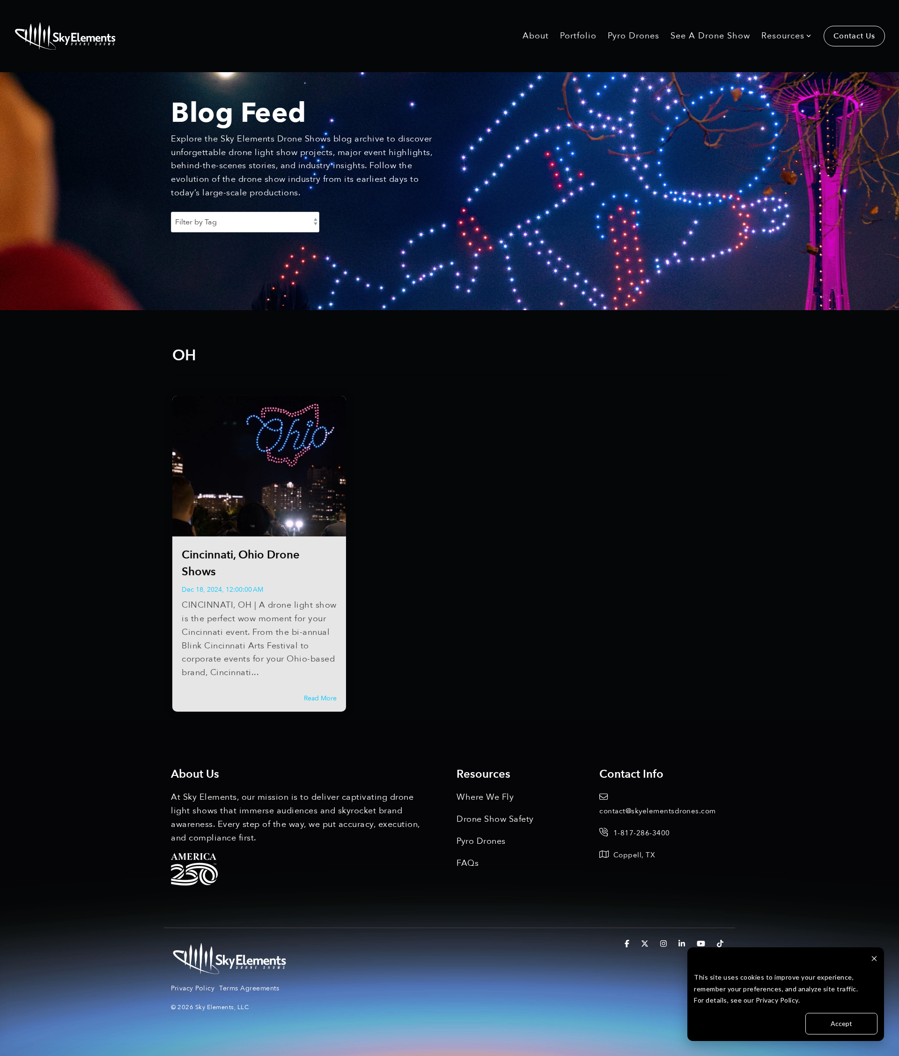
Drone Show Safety (495, 819)
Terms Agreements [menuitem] (249, 988)
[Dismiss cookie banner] (874, 960)
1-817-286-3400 (641, 833)
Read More (320, 698)
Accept (841, 1023)
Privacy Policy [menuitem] (192, 988)
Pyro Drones (633, 36)
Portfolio (578, 36)
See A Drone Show (710, 36)
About (536, 36)
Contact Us (854, 36)
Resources (782, 36)
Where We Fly (485, 797)
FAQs (468, 863)
